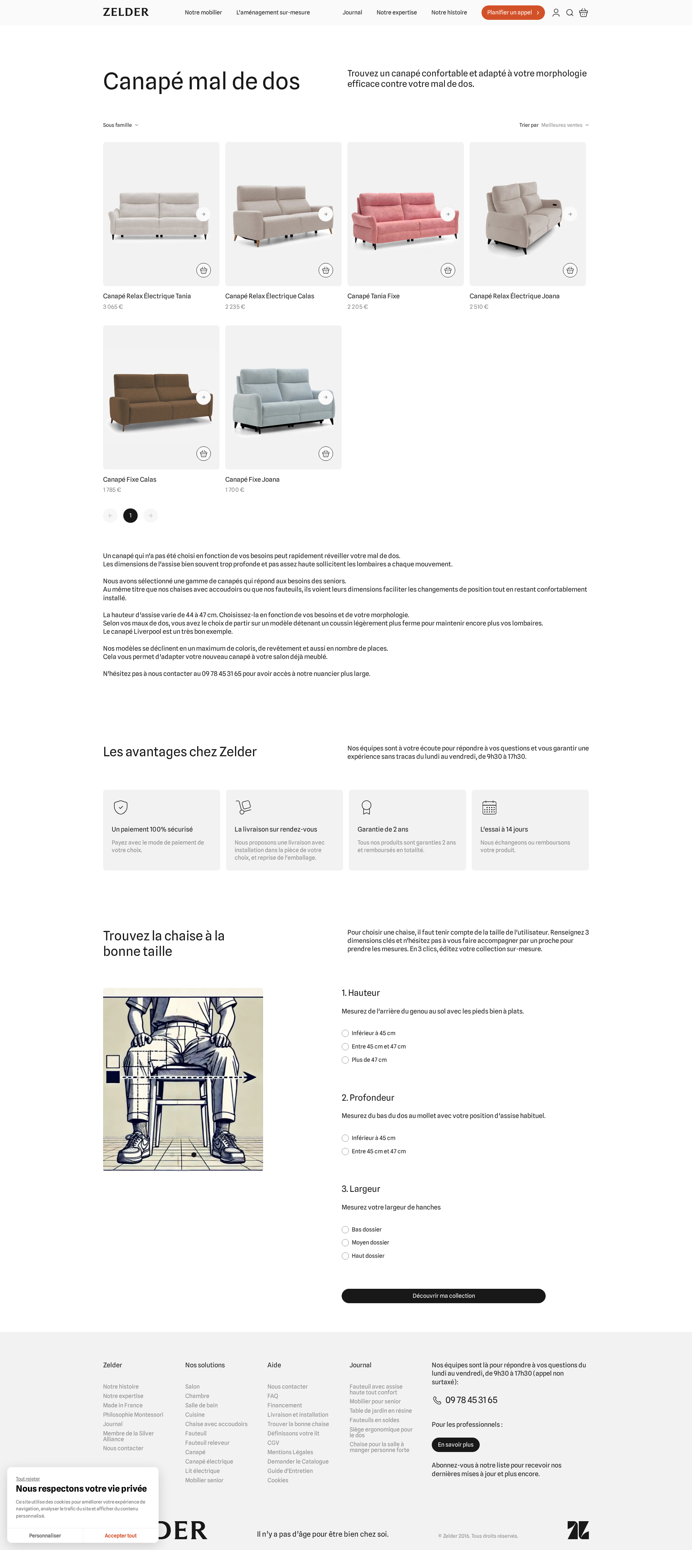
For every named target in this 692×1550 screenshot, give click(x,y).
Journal (352, 12)
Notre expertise (397, 12)
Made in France (123, 1405)
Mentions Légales (290, 1452)
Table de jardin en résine (381, 1411)
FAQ (272, 1396)
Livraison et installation (297, 1415)
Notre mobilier (203, 12)
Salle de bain (201, 1405)
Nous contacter (123, 1448)
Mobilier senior (204, 1480)
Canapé (195, 1452)
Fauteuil (196, 1434)
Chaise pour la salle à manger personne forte (379, 1447)
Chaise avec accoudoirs (216, 1424)
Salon (192, 1387)
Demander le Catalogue (298, 1462)
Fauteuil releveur (207, 1443)
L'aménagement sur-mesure (273, 12)
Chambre (197, 1396)
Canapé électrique (209, 1462)
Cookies (277, 1480)
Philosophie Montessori (133, 1415)
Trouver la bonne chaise (298, 1424)
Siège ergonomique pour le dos (381, 1432)
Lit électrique (202, 1471)
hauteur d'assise (135, 615)
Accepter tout (121, 1535)
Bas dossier (367, 1229)
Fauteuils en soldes (374, 1420)
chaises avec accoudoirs (206, 589)
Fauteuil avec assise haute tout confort (376, 1389)
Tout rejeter (28, 1479)
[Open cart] (583, 12)
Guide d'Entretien (290, 1471)
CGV (273, 1443)
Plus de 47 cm (369, 1059)
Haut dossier (368, 1255)
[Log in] (556, 13)
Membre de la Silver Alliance (128, 1436)
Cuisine (195, 1415)
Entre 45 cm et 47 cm (379, 1046)
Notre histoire (449, 12)
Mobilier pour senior (375, 1401)
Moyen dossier (370, 1242)
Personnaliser (45, 1535)
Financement (284, 1405)
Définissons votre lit (293, 1434)
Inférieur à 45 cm (373, 1033)
